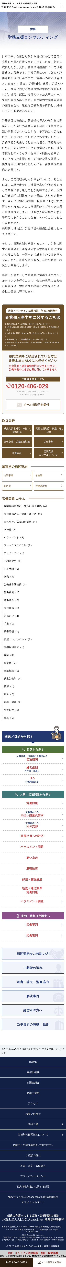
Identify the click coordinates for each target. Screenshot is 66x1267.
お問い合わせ (33, 1113)
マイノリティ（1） (15, 553)
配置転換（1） (12, 709)
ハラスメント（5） (15, 537)
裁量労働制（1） (13, 678)
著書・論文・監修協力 (33, 982)
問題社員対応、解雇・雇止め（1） (23, 514)
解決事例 (33, 996)
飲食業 (39, 475)
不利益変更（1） (13, 561)
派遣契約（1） (12, 670)
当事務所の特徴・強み (33, 1024)
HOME (33, 1061)
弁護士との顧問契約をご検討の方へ (33, 1144)
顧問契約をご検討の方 (33, 953)
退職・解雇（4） (13, 702)
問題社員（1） (12, 608)
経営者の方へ (33, 1010)
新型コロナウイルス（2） (18, 639)
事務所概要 (33, 1072)
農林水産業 (41, 485)
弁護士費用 (33, 1093)
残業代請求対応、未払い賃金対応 (17, 430)
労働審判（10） (13, 592)
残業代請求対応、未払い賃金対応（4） (26, 506)
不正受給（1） (12, 568)
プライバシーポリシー (33, 1176)
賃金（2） (10, 694)
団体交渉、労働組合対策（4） (21, 521)
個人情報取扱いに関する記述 (33, 1186)
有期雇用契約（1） (15, 647)
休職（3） (10, 576)
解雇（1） (10, 686)
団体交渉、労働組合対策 (17, 441)
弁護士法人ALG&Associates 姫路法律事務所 (37, 1246)
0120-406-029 (29, 386)
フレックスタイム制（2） (18, 545)
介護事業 (8, 475)
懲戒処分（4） (12, 615)
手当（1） (10, 623)
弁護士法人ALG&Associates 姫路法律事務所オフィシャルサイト (33, 1199)
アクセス (33, 1103)
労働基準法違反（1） (16, 584)
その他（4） (11, 529)
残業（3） (10, 655)
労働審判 (48, 441)
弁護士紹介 (33, 1082)
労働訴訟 (16, 453)
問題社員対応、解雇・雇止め (48, 430)
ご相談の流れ (33, 968)
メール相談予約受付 (36, 404)
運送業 (7, 485)
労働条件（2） (12, 600)
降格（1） (10, 717)
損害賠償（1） (12, 631)
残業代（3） (11, 662)
